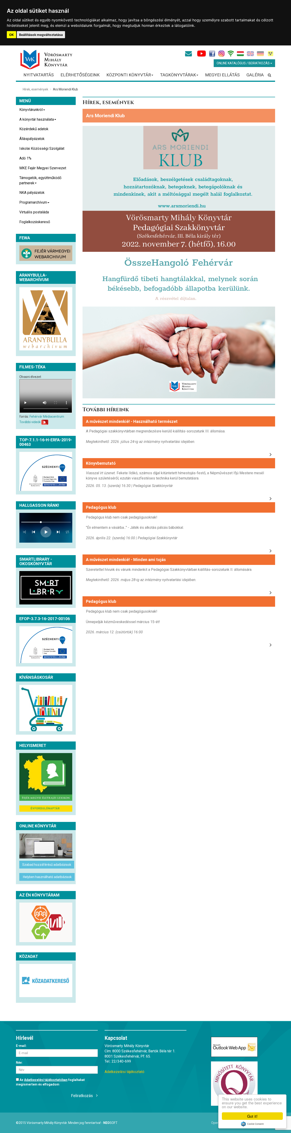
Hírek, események (35, 89)
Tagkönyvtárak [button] (178, 74)
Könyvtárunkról (31, 109)
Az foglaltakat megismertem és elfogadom (50, 1082)
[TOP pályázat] (45, 471)
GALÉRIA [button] (255, 74)
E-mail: (21, 1046)
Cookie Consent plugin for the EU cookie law (252, 1123)
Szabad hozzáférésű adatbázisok (46, 864)
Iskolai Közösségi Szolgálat (41, 148)
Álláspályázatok (32, 139)
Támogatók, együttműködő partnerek (40, 180)
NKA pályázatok (32, 192)
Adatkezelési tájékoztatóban (46, 1080)
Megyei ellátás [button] (222, 74)
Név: (19, 1062)
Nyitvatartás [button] (38, 74)
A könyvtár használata (36, 119)
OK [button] (11, 35)
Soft (110, 1123)
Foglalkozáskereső (34, 222)
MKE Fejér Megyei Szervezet (42, 168)
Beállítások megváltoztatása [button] (41, 35)
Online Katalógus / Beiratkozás (243, 63)
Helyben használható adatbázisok (47, 877)
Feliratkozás (82, 1095)
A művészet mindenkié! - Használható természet (132, 421)
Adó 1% (25, 158)
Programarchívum (33, 202)
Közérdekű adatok (33, 129)
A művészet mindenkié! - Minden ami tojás (126, 559)
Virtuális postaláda (34, 212)
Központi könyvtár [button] (128, 74)
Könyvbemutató (101, 463)
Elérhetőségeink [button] (80, 74)
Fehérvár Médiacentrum (47, 416)
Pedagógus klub (101, 507)
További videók (30, 422)
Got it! (252, 1116)
